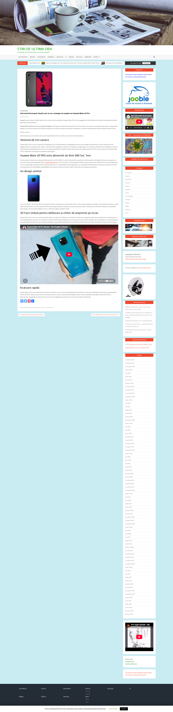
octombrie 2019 (129, 560)
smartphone (49, 307)
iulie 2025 (128, 373)
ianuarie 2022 (129, 477)
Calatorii (127, 183)
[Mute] (148, 128)
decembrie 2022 (129, 443)
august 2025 (128, 370)
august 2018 (128, 597)
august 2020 (128, 527)
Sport (96, 57)
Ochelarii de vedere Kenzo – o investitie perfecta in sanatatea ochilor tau (139, 325)
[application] (139, 122)
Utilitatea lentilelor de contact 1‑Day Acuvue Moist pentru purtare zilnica (137, 308)
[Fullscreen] (151, 128)
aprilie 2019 (128, 577)
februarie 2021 (129, 510)
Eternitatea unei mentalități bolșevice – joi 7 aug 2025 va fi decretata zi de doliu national (102, 63)
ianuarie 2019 (129, 587)
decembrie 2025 (129, 360)
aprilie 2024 (128, 410)
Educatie (60, 57)
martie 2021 (128, 507)
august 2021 (128, 493)
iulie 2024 (128, 403)
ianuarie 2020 (129, 550)
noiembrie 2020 (129, 520)
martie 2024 (128, 413)
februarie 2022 (129, 473)
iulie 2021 (128, 497)
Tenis (87, 702)
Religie (71, 57)
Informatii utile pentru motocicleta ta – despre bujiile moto (138, 331)
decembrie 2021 (129, 480)
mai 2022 (127, 463)
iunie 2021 (128, 500)
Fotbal (127, 193)
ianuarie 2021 (129, 513)
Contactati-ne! (146, 268)
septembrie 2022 (130, 450)
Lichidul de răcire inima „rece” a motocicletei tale (138, 320)
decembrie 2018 (129, 590)
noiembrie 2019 (129, 557)
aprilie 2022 (128, 467)
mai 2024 (127, 406)
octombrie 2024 (129, 393)
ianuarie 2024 (129, 416)
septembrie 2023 (130, 420)
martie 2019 (128, 580)
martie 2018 (128, 607)
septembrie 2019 (130, 564)
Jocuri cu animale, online (142, 347)
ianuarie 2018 (129, 614)
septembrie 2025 (130, 366)
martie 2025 (128, 380)
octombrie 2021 (129, 487)
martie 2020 (128, 544)
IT (66, 57)
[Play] (127, 128)
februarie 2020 (129, 547)
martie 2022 (128, 470)
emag (21, 307)
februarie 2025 (129, 383)
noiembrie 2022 (129, 447)
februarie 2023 (129, 436)
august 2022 (128, 453)
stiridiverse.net (129, 661)
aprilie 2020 (128, 540)
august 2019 (128, 567)
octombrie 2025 (129, 363)
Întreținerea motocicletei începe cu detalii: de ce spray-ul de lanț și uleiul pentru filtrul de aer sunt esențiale (138, 315)
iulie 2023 (128, 426)
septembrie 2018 (130, 594)
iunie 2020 (128, 534)
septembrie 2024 (130, 396)
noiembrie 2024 (129, 390)
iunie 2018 (128, 600)
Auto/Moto (41, 57)
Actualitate (23, 57)
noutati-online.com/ (131, 664)
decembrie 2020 (129, 517)
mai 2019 (127, 574)
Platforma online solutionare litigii (135, 259)
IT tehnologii (24, 110)
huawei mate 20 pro (39, 307)
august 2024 (128, 400)
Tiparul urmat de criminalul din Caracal (32, 314)
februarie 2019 (129, 584)
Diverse (50, 57)
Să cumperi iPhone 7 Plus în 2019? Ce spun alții (105, 314)
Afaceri (32, 57)
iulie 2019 (128, 570)
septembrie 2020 (130, 524)
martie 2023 (128, 433)
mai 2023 (127, 430)
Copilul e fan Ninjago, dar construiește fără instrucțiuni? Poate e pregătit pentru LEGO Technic (45, 63)
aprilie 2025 (128, 376)
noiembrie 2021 (129, 483)
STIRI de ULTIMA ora (34, 49)
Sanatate (88, 57)
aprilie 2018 (128, 604)
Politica (79, 57)
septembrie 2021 (130, 490)
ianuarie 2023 (129, 440)
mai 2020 (127, 537)
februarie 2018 (129, 611)
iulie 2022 (128, 457)
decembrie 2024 (129, 386)
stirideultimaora (129, 347)
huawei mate (28, 307)
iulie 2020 (128, 530)
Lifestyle (127, 199)
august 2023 (128, 423)
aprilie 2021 (128, 503)
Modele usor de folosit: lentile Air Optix (141, 344)
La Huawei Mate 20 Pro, (51, 162)
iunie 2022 (128, 460)
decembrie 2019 (129, 554)
